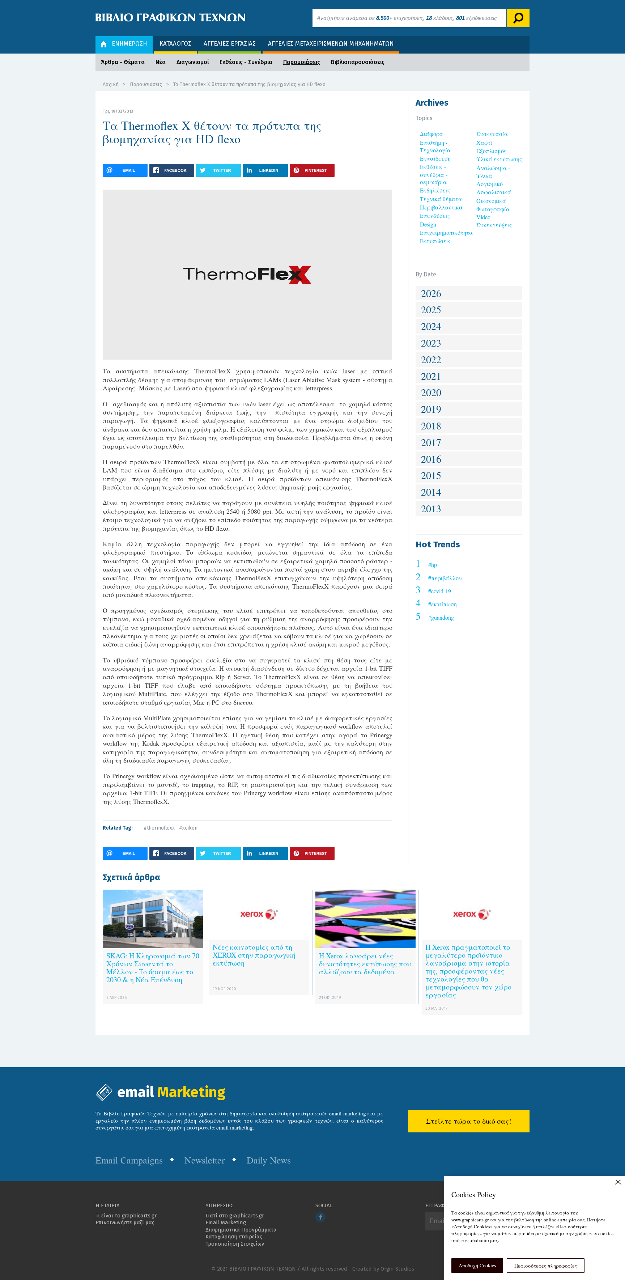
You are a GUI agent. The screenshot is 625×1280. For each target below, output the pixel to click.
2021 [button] (431, 376)
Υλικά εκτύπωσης (499, 159)
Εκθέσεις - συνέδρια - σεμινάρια (433, 174)
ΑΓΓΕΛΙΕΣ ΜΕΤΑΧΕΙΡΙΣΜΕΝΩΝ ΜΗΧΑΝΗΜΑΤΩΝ (331, 43)
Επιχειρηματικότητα (446, 232)
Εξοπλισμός (491, 150)
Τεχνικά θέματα (441, 199)
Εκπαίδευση (435, 158)
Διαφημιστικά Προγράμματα (241, 1229)
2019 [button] (431, 409)
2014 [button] (431, 492)
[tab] (469, 293)
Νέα (161, 62)
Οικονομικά (491, 200)
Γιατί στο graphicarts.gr (234, 1215)
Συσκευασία (492, 133)
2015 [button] (431, 475)
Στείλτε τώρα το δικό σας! (468, 1121)
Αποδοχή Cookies (477, 1265)
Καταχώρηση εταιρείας (233, 1236)
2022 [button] (431, 359)
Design (428, 224)
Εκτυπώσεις (435, 241)
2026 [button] (431, 293)
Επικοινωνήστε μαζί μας (124, 1222)
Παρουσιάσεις (301, 62)
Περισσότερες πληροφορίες (545, 1265)
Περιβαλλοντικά (441, 207)
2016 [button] (431, 459)
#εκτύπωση (442, 604)
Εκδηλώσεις (435, 190)
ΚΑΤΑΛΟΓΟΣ (175, 43)
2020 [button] (431, 392)
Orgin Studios (397, 1269)
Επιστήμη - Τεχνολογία (435, 146)
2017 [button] (431, 442)
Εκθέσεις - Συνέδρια (246, 62)
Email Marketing (225, 1222)
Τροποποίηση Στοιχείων (234, 1244)
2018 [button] (431, 425)
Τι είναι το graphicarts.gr (126, 1215)
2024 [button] (431, 326)
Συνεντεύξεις (494, 225)
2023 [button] (431, 342)
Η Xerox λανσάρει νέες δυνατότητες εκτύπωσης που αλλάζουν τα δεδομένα (365, 963)
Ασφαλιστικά (493, 192)
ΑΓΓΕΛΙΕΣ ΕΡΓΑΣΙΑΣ (230, 43)
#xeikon (188, 828)
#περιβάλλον (445, 578)
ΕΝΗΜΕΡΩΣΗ (129, 43)
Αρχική (111, 84)
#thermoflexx (159, 828)
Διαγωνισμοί (193, 62)
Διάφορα (431, 133)
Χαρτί (484, 142)
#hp (432, 564)
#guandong (441, 617)
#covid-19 (439, 591)
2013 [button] (431, 508)
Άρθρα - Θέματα (123, 62)
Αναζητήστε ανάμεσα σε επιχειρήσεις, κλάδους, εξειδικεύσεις (407, 18)
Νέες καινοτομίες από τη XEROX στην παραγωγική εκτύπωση (254, 955)
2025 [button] (431, 309)
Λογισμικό (489, 183)
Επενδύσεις (435, 215)
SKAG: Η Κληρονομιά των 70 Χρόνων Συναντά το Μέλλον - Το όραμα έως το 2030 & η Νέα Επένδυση (152, 967)
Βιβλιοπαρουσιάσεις (357, 62)
